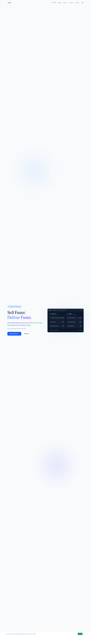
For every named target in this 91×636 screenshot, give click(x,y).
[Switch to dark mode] (82, 2)
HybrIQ (59, 2)
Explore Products (13, 333)
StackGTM (54, 2)
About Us (65, 2)
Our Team (71, 2)
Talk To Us (26, 333)
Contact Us (77, 2)
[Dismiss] (84, 634)
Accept (80, 633)
